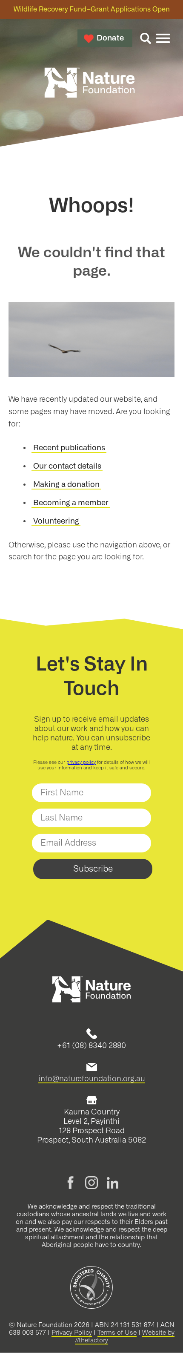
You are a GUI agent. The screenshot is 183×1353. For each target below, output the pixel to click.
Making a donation (66, 485)
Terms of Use (117, 1333)
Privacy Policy (71, 1333)
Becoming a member (71, 503)
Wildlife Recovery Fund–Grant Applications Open (92, 9)
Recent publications (69, 448)
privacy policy (81, 762)
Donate (110, 38)
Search (145, 38)
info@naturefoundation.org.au (91, 1078)
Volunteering (56, 521)
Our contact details (67, 466)
